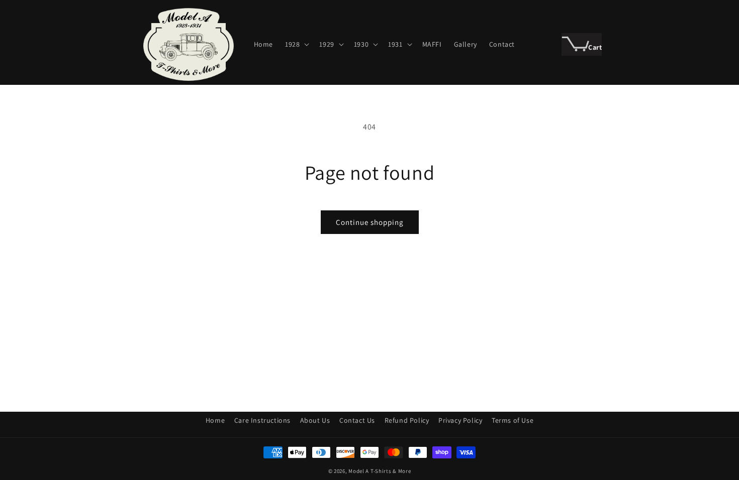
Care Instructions (262, 420)
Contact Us (357, 420)
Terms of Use (512, 420)
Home (215, 420)
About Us (315, 420)
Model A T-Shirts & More (379, 470)
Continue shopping (370, 222)
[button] (296, 44)
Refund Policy (407, 420)
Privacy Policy (460, 420)
